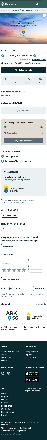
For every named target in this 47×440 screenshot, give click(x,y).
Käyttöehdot (25, 428)
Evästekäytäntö (8, 431)
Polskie (4, 402)
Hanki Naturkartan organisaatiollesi (33, 389)
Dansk (4, 415)
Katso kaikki (40, 304)
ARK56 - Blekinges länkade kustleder (9, 328)
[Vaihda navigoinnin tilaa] (43, 4)
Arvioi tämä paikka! (39, 60)
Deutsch (5, 399)
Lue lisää (5, 95)
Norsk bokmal (7, 412)
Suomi (4, 409)
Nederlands (6, 406)
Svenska (5, 393)
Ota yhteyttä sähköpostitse (17, 179)
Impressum (22, 431)
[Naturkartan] (9, 4)
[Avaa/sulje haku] (37, 4)
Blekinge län (7, 63)
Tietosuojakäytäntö (9, 428)
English (4, 396)
